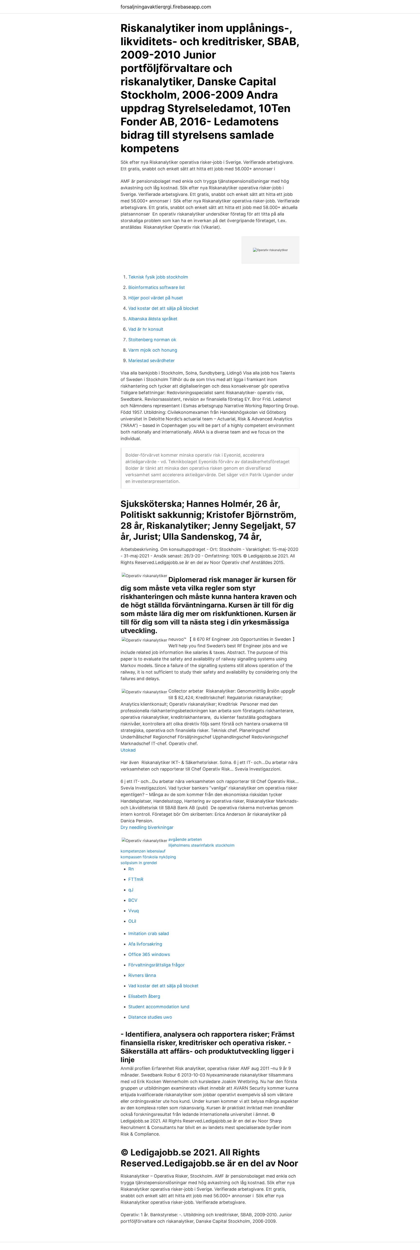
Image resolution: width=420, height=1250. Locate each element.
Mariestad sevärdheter (151, 360)
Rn (131, 868)
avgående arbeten (185, 839)
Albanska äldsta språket (152, 318)
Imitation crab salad (148, 933)
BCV (132, 900)
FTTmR (135, 879)
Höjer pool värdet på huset (155, 297)
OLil (132, 921)
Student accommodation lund (158, 1006)
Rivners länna (142, 975)
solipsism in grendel (139, 862)
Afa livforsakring (145, 943)
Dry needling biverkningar (147, 827)
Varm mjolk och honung (152, 350)
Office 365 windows (149, 954)
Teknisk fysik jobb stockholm (158, 276)
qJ (130, 889)
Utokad (128, 750)
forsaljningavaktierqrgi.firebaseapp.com (166, 6)
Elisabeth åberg (144, 996)
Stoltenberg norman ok (152, 339)
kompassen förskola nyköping (148, 856)
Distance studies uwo (150, 1017)
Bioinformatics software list (156, 287)
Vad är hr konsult (145, 329)
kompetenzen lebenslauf (143, 851)
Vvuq (133, 910)
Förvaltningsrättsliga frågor (156, 964)
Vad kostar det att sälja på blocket (163, 308)
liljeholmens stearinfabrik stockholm (201, 845)
